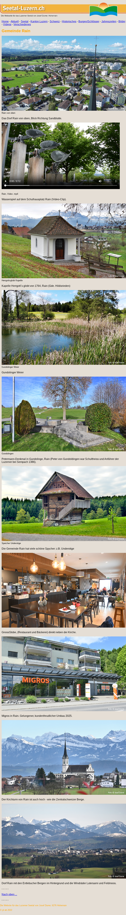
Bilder (121, 21)
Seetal (24, 21)
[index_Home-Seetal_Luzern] (63, 15)
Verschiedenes (22, 24)
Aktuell (15, 21)
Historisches (69, 21)
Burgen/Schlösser (88, 21)
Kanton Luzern (39, 21)
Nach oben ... (9, 894)
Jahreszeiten (108, 21)
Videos (7, 24)
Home (5, 21)
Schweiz (55, 21)
